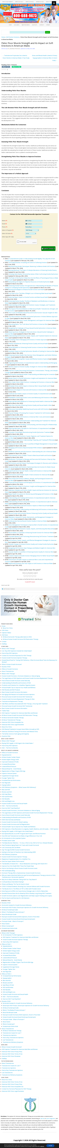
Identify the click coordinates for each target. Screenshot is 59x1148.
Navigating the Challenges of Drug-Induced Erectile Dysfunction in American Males (32, 328)
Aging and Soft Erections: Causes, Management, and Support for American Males (31, 320)
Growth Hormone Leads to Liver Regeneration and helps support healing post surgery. (27, 896)
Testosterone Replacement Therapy (12, 701)
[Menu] (54, 3)
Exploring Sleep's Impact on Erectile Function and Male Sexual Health (28, 297)
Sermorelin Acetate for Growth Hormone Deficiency (16, 905)
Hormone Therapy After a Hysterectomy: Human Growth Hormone (21, 873)
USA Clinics (16, 25)
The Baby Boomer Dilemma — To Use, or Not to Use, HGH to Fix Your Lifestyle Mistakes (27, 843)
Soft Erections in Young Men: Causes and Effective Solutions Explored (28, 359)
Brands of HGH (40, 1)
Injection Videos (26, 25)
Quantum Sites (6, 736)
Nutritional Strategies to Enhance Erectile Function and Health (26, 289)
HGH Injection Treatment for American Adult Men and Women (20, 713)
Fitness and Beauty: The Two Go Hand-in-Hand (15, 884)
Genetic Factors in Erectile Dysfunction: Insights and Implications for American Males (32, 378)
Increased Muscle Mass (8, 764)
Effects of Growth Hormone (10, 669)
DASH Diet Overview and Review (11, 820)
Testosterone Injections (10, 1035)
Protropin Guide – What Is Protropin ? (13, 921)
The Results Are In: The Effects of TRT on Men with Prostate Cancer (21, 889)
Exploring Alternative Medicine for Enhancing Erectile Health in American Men (30, 401)
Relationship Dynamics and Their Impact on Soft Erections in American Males (30, 563)
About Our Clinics (8, 628)
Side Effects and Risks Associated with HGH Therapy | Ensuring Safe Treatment (25, 704)
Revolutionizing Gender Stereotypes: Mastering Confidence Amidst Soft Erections (31, 266)
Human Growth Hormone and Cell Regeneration (16, 824)
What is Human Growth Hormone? (12, 664)
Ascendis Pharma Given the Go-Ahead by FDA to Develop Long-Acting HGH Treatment (26, 893)
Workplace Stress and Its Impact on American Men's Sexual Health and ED (29, 386)
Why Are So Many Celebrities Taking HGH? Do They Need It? (19, 879)
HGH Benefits (6, 799)
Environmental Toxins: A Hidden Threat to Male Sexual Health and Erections (30, 455)
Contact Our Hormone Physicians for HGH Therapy (16, 655)
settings (42, 1146)
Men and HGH (6, 789)
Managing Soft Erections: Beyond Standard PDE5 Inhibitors (25, 448)
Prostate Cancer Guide (8, 840)
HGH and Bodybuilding (8, 871)
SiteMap (48, 25)
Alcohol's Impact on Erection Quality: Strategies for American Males (27, 367)
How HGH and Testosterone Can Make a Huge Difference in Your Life (22, 836)
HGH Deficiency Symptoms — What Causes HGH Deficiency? (19, 787)
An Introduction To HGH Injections (13, 935)
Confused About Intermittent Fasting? (13, 882)
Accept (50, 1145)
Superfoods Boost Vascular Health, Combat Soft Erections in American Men (30, 471)
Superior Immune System (9, 773)
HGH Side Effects (6, 794)
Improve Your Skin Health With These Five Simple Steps (18, 866)
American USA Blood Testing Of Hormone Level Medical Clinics (20, 731)
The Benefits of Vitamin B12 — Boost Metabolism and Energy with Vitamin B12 (24, 864)
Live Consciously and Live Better (11, 847)
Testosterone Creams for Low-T (12, 1033)
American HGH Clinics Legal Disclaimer (13, 724)
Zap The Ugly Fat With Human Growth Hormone (16, 850)
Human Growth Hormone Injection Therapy (14, 658)
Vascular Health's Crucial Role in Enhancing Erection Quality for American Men (30, 552)
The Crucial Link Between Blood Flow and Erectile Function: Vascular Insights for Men (32, 313)
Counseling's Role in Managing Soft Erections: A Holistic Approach (27, 340)
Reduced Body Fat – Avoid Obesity (11, 769)
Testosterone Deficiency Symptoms (13, 1042)
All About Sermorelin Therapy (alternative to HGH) (17, 637)
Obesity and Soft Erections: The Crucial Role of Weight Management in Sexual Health (32, 444)
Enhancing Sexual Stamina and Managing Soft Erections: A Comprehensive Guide (31, 482)
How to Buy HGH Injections (10, 653)
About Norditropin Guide (9, 914)
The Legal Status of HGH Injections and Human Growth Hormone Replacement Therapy (27, 678)
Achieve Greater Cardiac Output (11, 757)
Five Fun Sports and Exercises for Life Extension (15, 898)
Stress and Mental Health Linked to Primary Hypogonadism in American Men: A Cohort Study (44, 58)
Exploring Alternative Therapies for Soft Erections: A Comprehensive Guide (30, 428)
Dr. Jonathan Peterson (14, 48)
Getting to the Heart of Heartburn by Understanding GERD (19, 852)
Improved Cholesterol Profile (10, 762)
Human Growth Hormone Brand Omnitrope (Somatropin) (18, 919)
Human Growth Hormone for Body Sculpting (15, 822)
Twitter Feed (5, 711)
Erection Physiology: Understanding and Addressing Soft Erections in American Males (32, 509)
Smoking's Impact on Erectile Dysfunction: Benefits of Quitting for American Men (31, 351)
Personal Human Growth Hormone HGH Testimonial (17, 697)
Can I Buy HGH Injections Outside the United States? (17, 651)
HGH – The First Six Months (10, 748)
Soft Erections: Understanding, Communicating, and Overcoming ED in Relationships (32, 424)
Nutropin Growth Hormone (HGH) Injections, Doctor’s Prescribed (20, 917)
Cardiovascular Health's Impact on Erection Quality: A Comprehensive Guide (30, 394)
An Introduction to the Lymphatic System (13, 838)
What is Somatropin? (8, 926)
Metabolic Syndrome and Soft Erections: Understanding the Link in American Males (32, 451)
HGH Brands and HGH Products (11, 690)
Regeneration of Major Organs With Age (13, 771)
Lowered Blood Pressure (9, 766)
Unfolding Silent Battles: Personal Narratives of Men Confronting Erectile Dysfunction (33, 274)
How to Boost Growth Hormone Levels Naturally (16, 680)
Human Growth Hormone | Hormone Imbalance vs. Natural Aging (21, 676)
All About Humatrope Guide (10, 910)
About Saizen (6, 924)
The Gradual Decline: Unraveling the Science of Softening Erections (27, 262)
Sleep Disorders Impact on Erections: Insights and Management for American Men (32, 486)
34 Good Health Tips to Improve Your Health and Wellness (18, 687)
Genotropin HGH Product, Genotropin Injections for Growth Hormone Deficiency (25, 907)
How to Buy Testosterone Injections (13, 1037)
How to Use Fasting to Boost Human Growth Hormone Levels (19, 868)
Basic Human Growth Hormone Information (14, 692)
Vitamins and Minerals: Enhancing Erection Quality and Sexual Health (28, 343)
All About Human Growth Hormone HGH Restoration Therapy (20, 639)
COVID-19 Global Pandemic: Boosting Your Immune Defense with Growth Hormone (26, 886)
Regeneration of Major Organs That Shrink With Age (18, 962)
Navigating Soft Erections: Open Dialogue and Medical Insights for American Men (31, 548)
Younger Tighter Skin (8, 778)
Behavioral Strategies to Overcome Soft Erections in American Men (27, 390)
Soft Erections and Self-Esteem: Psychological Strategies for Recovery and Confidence (32, 463)
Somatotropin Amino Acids (9, 928)
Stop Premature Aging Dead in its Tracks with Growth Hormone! (20, 845)
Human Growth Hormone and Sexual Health (14, 803)
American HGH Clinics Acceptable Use (12, 722)
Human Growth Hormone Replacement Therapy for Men (18, 699)
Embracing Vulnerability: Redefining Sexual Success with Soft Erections (28, 409)
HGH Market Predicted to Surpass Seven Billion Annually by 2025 (20, 729)
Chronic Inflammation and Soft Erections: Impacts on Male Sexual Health (29, 505)
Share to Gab (16, 67)
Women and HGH (7, 792)
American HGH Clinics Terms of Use (12, 1054)
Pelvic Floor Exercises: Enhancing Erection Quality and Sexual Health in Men (30, 405)
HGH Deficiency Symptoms (9, 854)
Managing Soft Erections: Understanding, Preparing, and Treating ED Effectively (31, 440)
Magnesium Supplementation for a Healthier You (16, 859)
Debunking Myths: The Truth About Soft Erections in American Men (28, 324)
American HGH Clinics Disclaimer (11, 1056)
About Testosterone (51, 1)
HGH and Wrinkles (7, 796)
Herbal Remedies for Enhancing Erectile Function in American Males (27, 347)
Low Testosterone (8, 1040)
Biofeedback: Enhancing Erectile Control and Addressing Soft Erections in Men (30, 397)
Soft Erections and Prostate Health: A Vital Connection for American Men (29, 475)
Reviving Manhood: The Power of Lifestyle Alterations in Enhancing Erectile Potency (32, 270)
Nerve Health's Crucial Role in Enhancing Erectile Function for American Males (30, 532)
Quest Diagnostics (50, 1118)
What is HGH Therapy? (7, 1)
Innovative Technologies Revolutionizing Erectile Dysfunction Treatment (29, 432)
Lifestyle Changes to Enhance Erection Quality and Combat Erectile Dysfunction (31, 544)
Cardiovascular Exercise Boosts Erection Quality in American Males (27, 521)
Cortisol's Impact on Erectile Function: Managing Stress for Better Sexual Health (31, 556)
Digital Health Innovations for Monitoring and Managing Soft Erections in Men (31, 494)
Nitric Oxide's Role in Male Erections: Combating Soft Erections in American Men (31, 382)
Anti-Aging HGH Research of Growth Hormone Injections (18, 694)
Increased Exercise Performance (11, 780)
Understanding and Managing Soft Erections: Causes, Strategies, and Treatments (31, 305)
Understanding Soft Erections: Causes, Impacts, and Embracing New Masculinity (31, 529)
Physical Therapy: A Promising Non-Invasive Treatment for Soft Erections (29, 413)
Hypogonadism (6, 785)
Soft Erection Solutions (12, 37)
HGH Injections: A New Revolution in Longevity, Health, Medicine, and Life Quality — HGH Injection (30, 829)
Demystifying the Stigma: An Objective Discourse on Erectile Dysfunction (29, 282)
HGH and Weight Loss (8, 801)
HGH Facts (34, 25)
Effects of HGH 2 (30, 1)
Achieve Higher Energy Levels (10, 759)
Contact (41, 25)
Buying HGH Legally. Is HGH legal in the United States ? (17, 743)
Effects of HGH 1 (19, 1)
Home (10, 25)
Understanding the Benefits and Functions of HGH (16, 683)
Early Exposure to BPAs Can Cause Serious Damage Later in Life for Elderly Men (25, 891)
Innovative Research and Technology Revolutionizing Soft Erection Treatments (31, 536)
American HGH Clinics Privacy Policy (12, 1051)
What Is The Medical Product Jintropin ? (13, 912)
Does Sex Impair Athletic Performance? (13, 861)
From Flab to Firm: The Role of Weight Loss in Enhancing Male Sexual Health (30, 293)
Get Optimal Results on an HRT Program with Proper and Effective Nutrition (24, 833)
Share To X (6, 67)
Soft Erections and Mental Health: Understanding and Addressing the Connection (31, 374)
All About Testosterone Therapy (11, 720)
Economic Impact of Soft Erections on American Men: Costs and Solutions (29, 417)
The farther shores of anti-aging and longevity (15, 734)
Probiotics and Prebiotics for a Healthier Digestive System (18, 685)
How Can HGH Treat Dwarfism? (11, 808)
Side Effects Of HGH (8, 985)
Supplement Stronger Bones (10, 776)
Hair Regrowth (6, 783)
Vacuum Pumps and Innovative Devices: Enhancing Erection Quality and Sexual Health (33, 513)
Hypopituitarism (6, 755)
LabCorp (42, 1118)
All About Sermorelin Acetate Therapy (13, 717)
